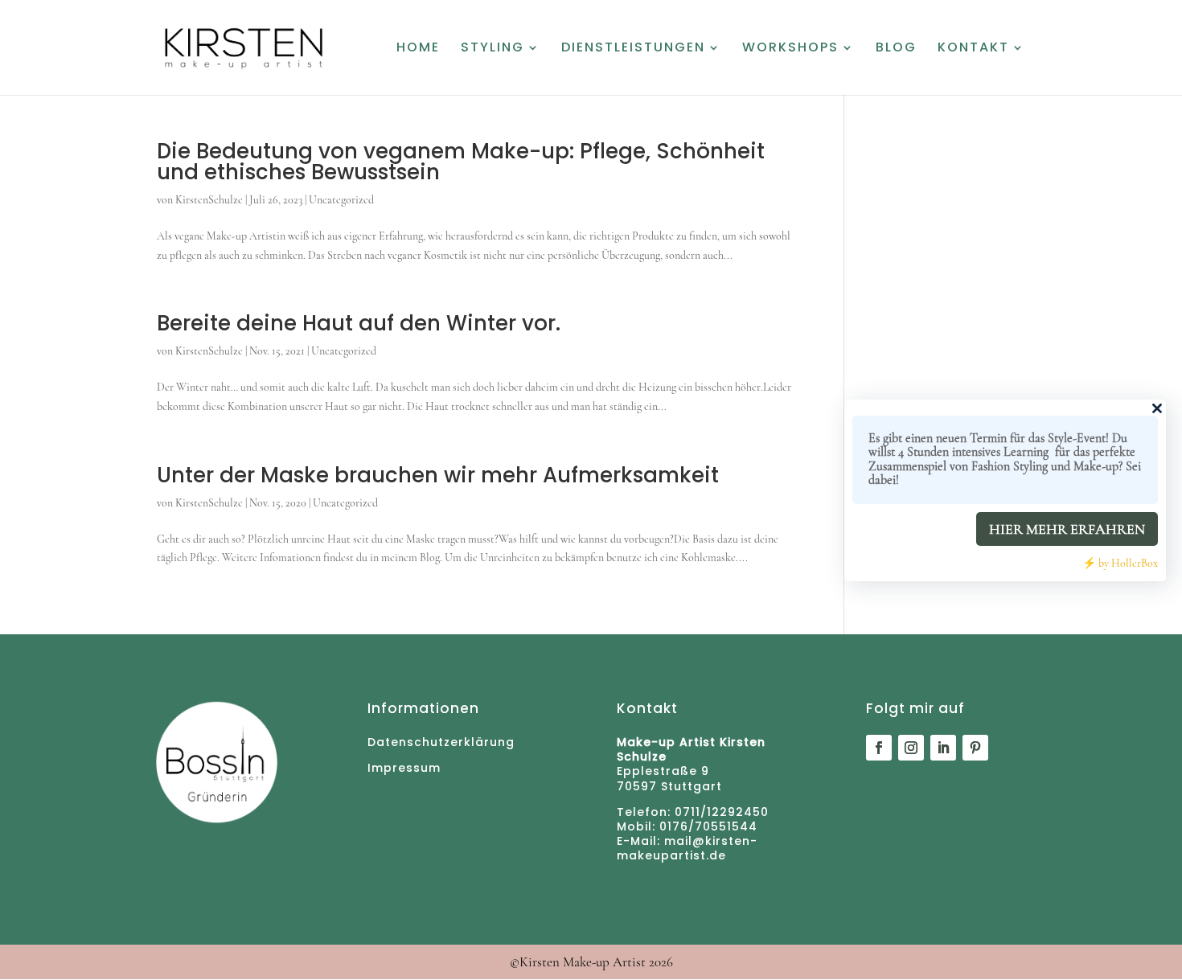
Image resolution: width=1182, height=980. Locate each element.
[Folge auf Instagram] (911, 748)
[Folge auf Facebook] (879, 748)
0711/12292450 (722, 812)
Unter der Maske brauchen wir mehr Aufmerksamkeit (438, 475)
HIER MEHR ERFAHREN (1067, 529)
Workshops (790, 49)
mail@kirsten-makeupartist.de (687, 848)
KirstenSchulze (209, 200)
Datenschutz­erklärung (441, 742)
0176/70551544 (706, 826)
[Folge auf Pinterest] (975, 748)
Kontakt (973, 49)
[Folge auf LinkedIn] (943, 748)
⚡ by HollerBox (1120, 563)
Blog (896, 49)
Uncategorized (341, 200)
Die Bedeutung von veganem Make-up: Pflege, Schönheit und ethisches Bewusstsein (461, 162)
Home (418, 49)
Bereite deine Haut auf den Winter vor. (358, 323)
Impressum (404, 768)
